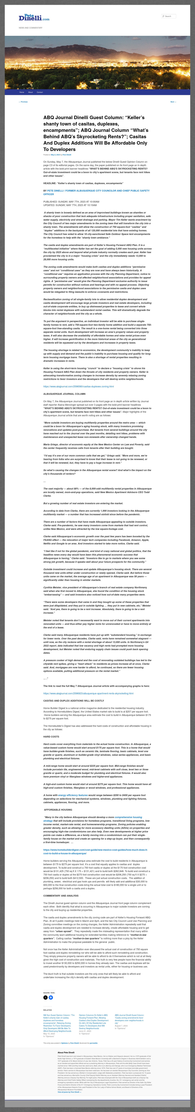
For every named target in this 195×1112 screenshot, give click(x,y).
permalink (94, 1043)
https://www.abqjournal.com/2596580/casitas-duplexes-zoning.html (78, 386)
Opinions (64, 1043)
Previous (23, 102)
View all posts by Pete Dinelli (69, 1092)
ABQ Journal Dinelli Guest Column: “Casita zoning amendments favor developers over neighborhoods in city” (129, 1019)
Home (22, 92)
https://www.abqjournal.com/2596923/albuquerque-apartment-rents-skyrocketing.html (88, 693)
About (30, 92)
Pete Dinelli (67, 154)
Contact (40, 92)
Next (173, 102)
